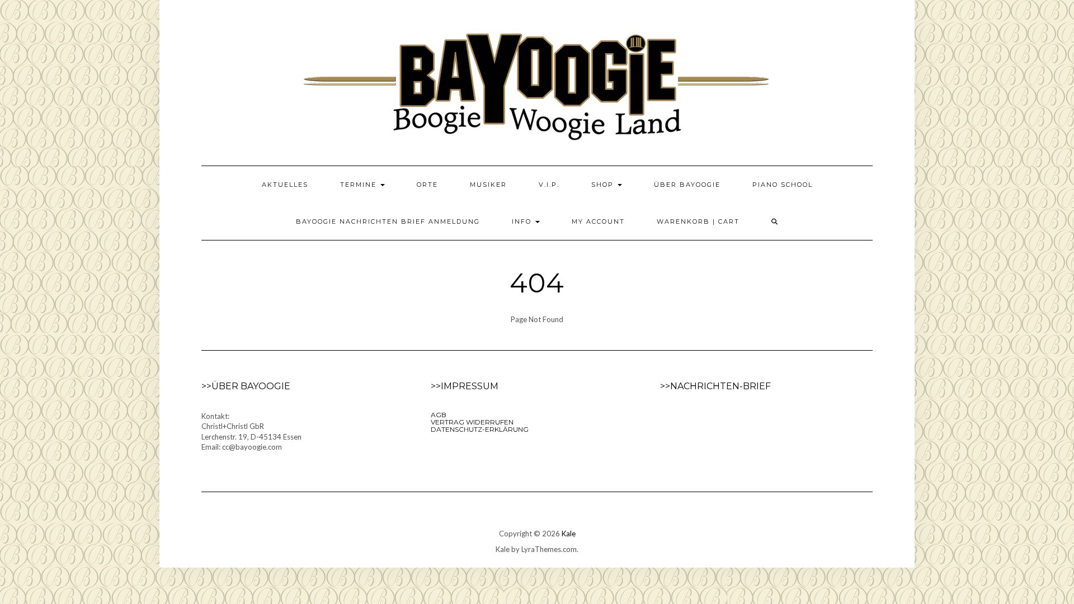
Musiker (488, 184)
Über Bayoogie (687, 184)
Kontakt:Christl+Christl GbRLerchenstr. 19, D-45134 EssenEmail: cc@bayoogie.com (251, 432)
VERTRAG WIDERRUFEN (472, 422)
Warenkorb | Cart (698, 221)
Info (523, 221)
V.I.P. (549, 184)
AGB (438, 414)
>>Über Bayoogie (245, 386)
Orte (427, 184)
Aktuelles (285, 184)
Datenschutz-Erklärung (480, 429)
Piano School (782, 184)
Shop (603, 184)
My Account (598, 221)
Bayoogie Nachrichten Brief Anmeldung (388, 221)
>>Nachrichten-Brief (715, 386)
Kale (569, 533)
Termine (359, 184)
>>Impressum (464, 386)
